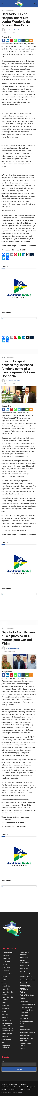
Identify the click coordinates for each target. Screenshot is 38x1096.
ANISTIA (4, 965)
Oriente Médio (25, 983)
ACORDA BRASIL (7, 952)
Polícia (22, 992)
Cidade (4, 1002)
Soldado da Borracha (27, 1032)
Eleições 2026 (6, 1020)
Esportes (5, 1036)
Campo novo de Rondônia (7, 993)
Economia (5, 1014)
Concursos (5, 1005)
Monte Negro (24, 966)
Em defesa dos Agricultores (7, 1024)
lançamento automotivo (6, 1047)
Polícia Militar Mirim (27, 995)
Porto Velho (24, 1001)
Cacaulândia (6, 986)
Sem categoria (10, 10)
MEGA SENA (24, 958)
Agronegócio (6, 959)
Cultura (4, 1089)
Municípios (24, 969)
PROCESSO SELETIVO (27, 1004)
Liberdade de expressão (24, 953)
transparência (25, 1035)
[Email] (27, 40)
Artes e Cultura (7, 974)
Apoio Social (6, 968)
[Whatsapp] (15, 40)
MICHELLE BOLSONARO (24, 962)
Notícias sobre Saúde (27, 980)
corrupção (5, 1008)
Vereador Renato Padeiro (26, 1045)
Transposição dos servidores (26, 1040)
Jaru (3, 1043)
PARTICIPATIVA (25, 986)
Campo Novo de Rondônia (7, 998)
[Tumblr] (23, 40)
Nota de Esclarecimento (25, 973)
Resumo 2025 (24, 1015)
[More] (31, 40)
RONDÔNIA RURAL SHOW (26, 1022)
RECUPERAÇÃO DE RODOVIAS (26, 1011)
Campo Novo (6, 989)
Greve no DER (6, 1040)
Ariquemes (5, 971)
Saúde (22, 1026)
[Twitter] (19, 40)
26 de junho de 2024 (10, 33)
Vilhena (22, 1049)
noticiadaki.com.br (14, 30)
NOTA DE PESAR (26, 977)
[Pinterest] (11, 40)
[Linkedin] (7, 40)
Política (22, 998)
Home (3, 10)
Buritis (4, 983)
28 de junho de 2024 (10, 651)
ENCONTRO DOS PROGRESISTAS (7, 1029)
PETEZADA (24, 989)
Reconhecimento (26, 1007)
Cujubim (4, 1011)
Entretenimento (7, 1033)
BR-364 (4, 980)
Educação (5, 1017)
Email (3, 1061)
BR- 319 (4, 977)
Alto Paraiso (6, 962)
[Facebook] (3, 40)
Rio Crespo (24, 1018)
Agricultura (5, 956)
